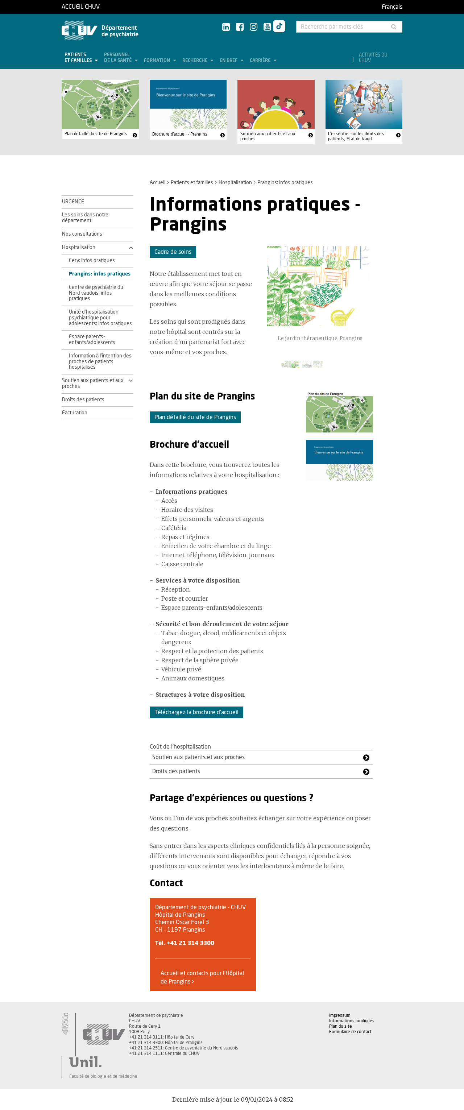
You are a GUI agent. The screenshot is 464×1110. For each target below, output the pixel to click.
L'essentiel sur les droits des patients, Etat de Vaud (356, 136)
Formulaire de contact (350, 1032)
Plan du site (340, 1026)
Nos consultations (82, 234)
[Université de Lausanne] (103, 1061)
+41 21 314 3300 (190, 943)
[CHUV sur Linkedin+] (226, 27)
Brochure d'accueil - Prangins (179, 134)
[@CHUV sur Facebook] (240, 27)
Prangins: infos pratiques (99, 274)
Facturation (74, 412)
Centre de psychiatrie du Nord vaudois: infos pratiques (96, 293)
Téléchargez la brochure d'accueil (196, 712)
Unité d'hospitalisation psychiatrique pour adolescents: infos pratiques (100, 318)
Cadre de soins (172, 252)
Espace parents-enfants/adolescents (92, 339)
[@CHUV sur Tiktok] (279, 27)
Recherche (195, 60)
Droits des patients (83, 399)
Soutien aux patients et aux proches (267, 136)
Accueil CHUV (81, 7)
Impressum (340, 1015)
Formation (157, 60)
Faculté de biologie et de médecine (103, 1076)
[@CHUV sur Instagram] (253, 27)
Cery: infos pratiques (92, 260)
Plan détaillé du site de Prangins (96, 134)
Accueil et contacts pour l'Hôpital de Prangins (202, 977)
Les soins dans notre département (85, 217)
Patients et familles (79, 58)
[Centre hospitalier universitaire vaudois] (104, 1034)
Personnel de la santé (118, 58)
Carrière (261, 60)
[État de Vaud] (65, 1024)
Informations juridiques (351, 1021)
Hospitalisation (235, 182)
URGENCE (73, 201)
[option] (320, 298)
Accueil (157, 182)
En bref (229, 60)
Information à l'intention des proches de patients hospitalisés (100, 361)
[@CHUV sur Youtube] (267, 27)
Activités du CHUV (373, 58)
